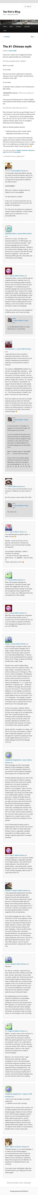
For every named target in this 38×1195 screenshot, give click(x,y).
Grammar (24, 150)
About (11, 26)
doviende (7, 890)
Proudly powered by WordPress (19, 1191)
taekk (4, 152)
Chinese (19, 150)
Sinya (6, 1147)
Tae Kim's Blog (11, 11)
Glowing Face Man (10, 233)
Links (4, 30)
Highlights (27, 26)
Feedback (18, 26)
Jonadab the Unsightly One (13, 760)
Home (5, 26)
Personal (30, 150)
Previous (6, 37)
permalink (17, 152)
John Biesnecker (10, 349)
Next (33, 37)
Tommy (7, 644)
